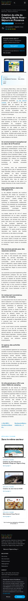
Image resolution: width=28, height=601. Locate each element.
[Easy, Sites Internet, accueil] (6, 3)
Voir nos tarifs (7, 52)
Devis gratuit (14, 46)
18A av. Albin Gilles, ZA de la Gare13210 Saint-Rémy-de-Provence (10, 573)
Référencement (5, 561)
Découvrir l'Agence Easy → (10, 549)
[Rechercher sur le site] (14, 2)
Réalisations (9, 10)
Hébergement (5, 563)
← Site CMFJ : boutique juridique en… (6, 425)
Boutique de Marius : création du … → (20, 424)
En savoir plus (6, 593)
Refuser (8, 596)
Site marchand (5, 558)
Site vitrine (4, 556)
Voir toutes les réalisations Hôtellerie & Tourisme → (14, 523)
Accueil (3, 10)
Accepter (19, 596)
